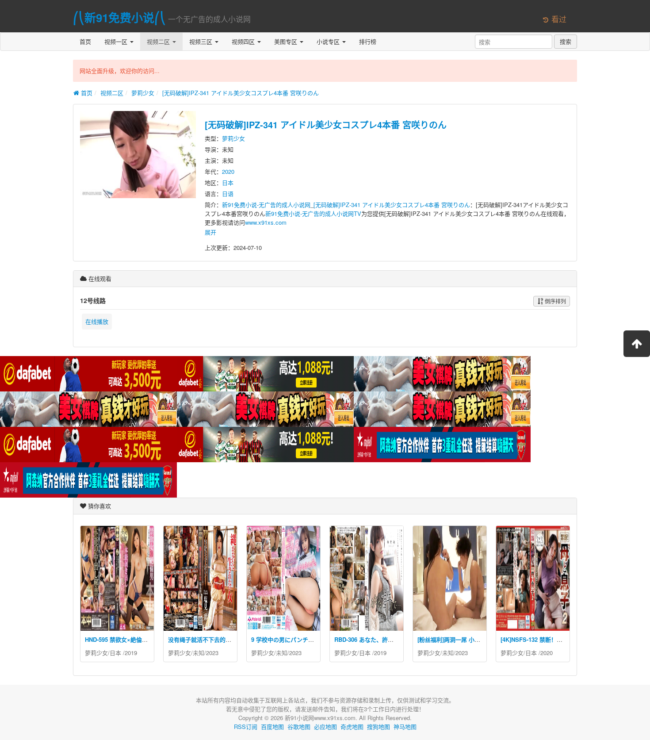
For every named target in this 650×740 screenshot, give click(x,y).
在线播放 (96, 321)
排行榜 (367, 41)
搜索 (565, 41)
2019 (131, 652)
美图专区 (286, 41)
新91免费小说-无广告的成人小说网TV (313, 213)
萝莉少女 (142, 92)
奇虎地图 (351, 726)
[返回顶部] (636, 343)
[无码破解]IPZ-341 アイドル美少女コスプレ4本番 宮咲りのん (240, 92)
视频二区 (159, 41)
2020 (228, 171)
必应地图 (325, 726)
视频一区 (116, 41)
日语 (227, 193)
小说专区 (329, 41)
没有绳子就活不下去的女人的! (206, 639)
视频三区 (201, 41)
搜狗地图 (378, 726)
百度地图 (272, 726)
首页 (85, 41)
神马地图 (405, 726)
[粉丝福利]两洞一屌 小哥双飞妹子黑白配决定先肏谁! (484, 639)
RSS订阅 (245, 726)
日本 (227, 182)
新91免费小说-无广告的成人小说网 (266, 204)
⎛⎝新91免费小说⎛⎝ (119, 17)
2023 (212, 652)
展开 (210, 232)
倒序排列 (554, 301)
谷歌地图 (298, 726)
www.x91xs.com (266, 222)
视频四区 (244, 41)
